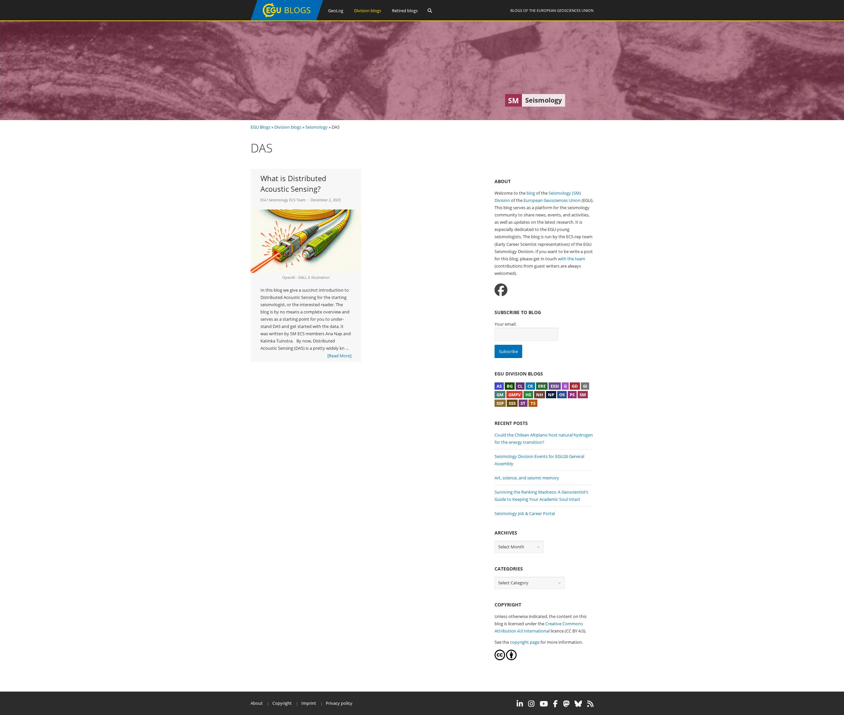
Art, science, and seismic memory (527, 478)
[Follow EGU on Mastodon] (566, 703)
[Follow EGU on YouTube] (544, 703)
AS (499, 386)
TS (532, 403)
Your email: (505, 324)
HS (528, 395)
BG (510, 386)
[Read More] (339, 356)
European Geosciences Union (565, 10)
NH (539, 395)
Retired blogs (405, 11)
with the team (571, 259)
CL (520, 386)
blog (531, 193)
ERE (542, 386)
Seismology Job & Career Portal (525, 513)
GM (500, 395)
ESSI (555, 386)
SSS (512, 403)
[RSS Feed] (590, 703)
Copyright (282, 703)
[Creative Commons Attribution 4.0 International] (500, 659)
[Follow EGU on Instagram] (531, 703)
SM (583, 395)
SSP (500, 403)
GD (575, 386)
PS (572, 395)
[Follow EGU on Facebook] (555, 703)
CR (530, 386)
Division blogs (367, 11)
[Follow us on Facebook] (501, 289)
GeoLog (335, 11)
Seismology (316, 127)
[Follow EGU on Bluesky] (578, 703)
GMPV (514, 395)
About (257, 703)
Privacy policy (339, 703)
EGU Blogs (260, 127)
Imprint (308, 703)
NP (551, 395)
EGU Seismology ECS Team (283, 199)
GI (585, 386)
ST (523, 403)
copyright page (524, 642)
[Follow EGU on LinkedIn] (520, 703)
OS (562, 395)
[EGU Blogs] (287, 19)
